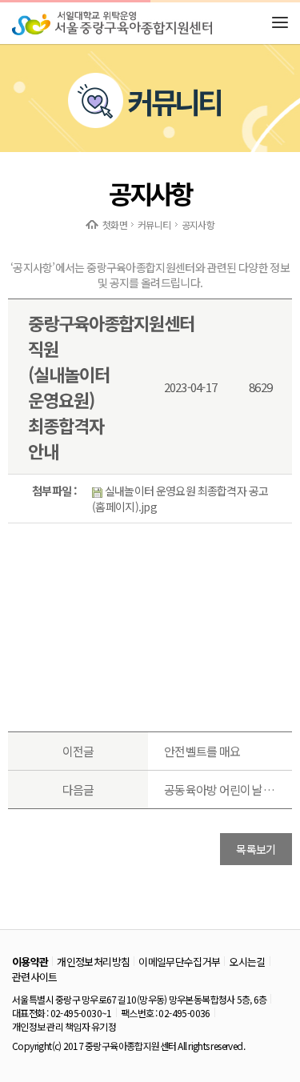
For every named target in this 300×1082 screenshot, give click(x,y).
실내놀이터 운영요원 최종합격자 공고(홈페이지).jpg (180, 499)
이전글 (78, 751)
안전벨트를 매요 (202, 751)
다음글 (78, 789)
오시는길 (247, 961)
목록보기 (255, 849)
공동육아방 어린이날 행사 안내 (220, 789)
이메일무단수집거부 (179, 961)
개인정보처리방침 (93, 961)
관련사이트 (35, 976)
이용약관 (30, 961)
